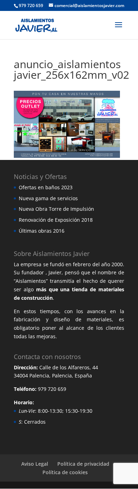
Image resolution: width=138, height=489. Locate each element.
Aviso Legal (34, 463)
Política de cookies (65, 472)
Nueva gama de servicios (48, 198)
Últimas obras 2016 (41, 230)
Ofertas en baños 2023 (46, 187)
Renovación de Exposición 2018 (56, 219)
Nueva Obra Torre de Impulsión (56, 208)
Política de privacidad (83, 463)
